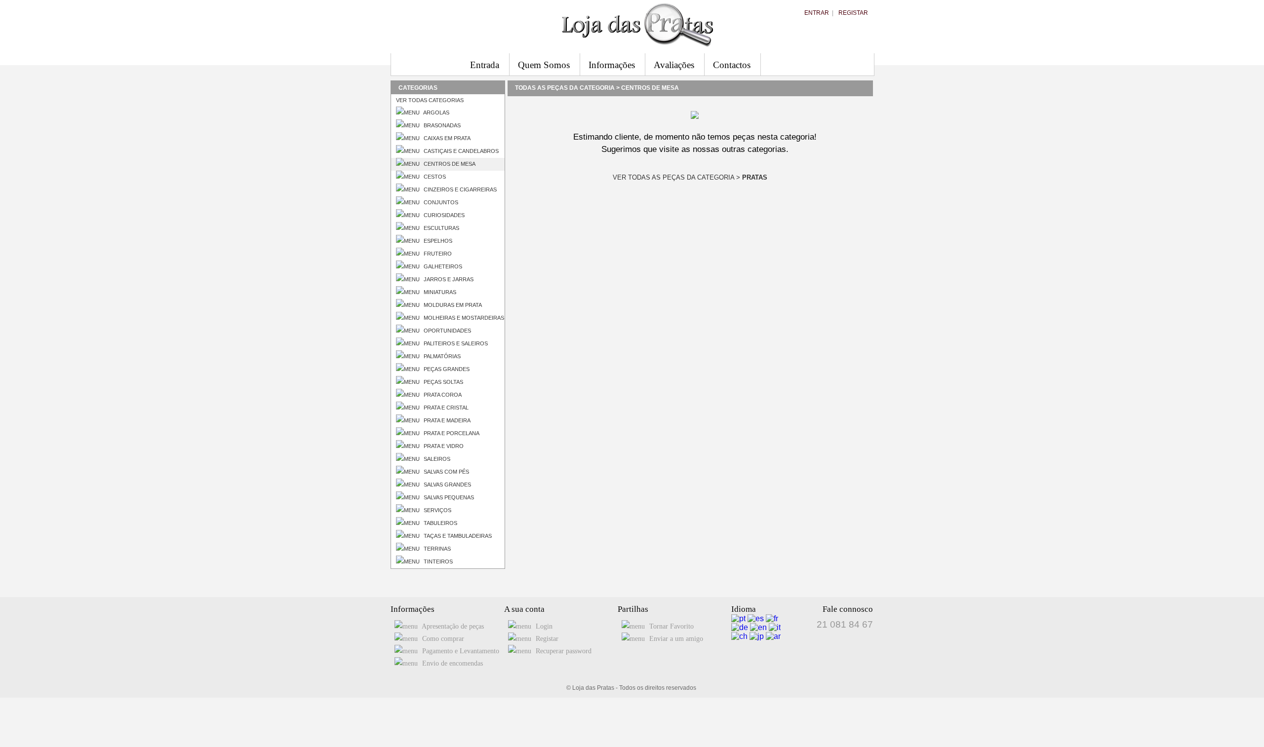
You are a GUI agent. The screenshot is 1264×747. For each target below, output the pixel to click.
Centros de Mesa (448, 164)
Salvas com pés (445, 472)
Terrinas (436, 549)
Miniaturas (439, 292)
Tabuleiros (439, 523)
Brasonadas (441, 125)
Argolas (435, 112)
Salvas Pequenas (448, 497)
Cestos (434, 177)
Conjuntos (440, 202)
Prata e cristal (445, 408)
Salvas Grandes (446, 484)
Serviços (436, 510)
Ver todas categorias (430, 100)
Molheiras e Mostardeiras (463, 318)
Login (543, 626)
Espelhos (437, 241)
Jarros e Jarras (448, 279)
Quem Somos (544, 65)
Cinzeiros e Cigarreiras (459, 189)
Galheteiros (442, 266)
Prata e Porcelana (450, 433)
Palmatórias (441, 356)
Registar (853, 12)
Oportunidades (446, 331)
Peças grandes (446, 369)
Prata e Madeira (446, 420)
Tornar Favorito (670, 626)
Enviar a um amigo (675, 638)
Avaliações (674, 65)
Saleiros (436, 459)
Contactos (731, 65)
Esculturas (440, 228)
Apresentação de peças (452, 626)
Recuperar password (563, 651)
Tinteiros (437, 561)
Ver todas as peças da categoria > (690, 177)
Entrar (816, 12)
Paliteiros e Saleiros (455, 343)
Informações (612, 65)
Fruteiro (437, 254)
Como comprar (442, 638)
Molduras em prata (452, 305)
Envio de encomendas (451, 663)
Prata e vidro (443, 446)
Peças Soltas (442, 382)
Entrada (484, 65)
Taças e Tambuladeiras (457, 536)
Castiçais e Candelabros (460, 151)
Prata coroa (442, 395)
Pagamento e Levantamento (459, 651)
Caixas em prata (446, 138)
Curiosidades (443, 215)
